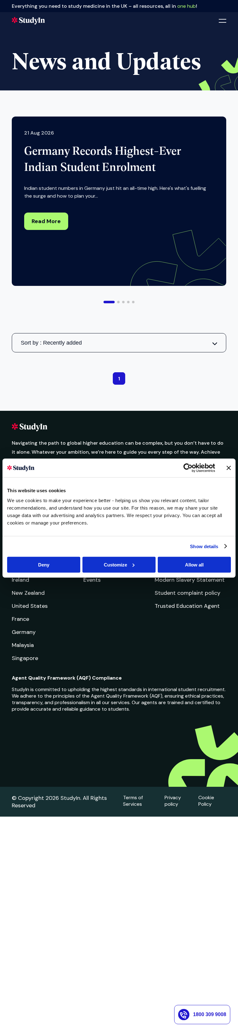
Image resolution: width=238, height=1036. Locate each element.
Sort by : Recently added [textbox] (51, 343)
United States (30, 606)
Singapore (25, 658)
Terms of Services (133, 800)
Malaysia (23, 645)
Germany (24, 632)
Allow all (194, 564)
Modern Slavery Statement (190, 580)
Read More (46, 221)
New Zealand (28, 593)
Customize (115, 564)
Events (92, 580)
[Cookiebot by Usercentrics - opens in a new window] (188, 468)
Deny (43, 564)
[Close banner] (229, 468)
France (20, 619)
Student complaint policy (187, 593)
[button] (109, 302)
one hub (186, 6)
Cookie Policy (206, 800)
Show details (204, 546)
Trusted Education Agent (187, 606)
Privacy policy (173, 800)
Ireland (20, 580)
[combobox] (118, 342)
